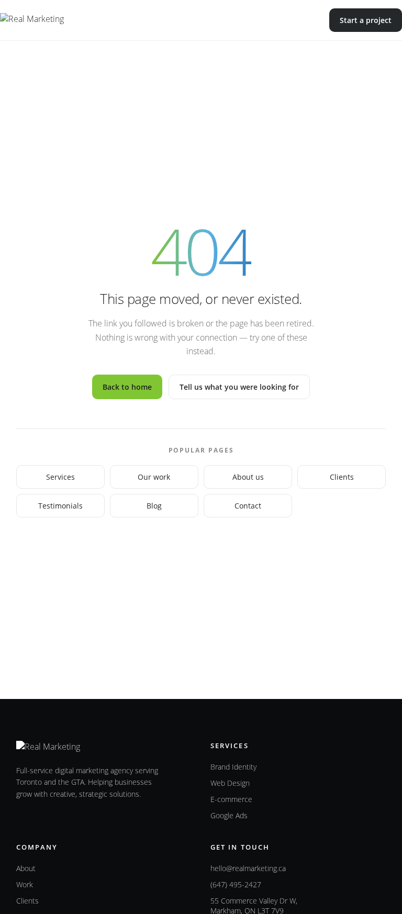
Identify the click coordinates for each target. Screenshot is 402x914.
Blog (154, 506)
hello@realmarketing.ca (248, 868)
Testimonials (60, 506)
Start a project (366, 20)
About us (248, 477)
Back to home (127, 387)
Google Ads (229, 815)
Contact (247, 506)
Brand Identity (233, 767)
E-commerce (231, 799)
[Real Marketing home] (53, 20)
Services (60, 477)
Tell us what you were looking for (239, 387)
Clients (342, 477)
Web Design (230, 783)
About (26, 868)
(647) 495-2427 (235, 884)
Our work (154, 477)
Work (24, 884)
